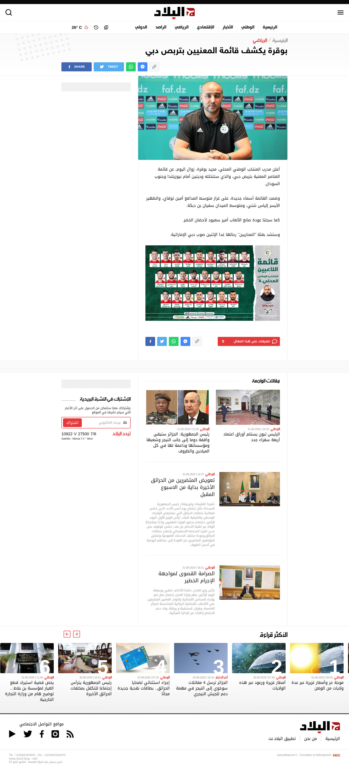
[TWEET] (162, 341)
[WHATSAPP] (131, 66)
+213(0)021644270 (54, 755)
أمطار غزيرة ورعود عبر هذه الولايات (262, 685)
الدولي (141, 27)
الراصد (161, 27)
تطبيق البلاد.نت (282, 738)
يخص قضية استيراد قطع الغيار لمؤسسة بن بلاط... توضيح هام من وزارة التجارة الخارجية (29, 691)
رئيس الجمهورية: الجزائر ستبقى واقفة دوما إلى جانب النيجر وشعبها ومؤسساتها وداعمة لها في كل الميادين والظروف (177, 442)
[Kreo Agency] (336, 755)
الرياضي (182, 27)
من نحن (310, 738)
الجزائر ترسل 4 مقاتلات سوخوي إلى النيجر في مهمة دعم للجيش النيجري (202, 688)
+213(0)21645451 (25, 755)
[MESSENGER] (142, 66)
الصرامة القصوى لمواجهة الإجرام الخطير (186, 577)
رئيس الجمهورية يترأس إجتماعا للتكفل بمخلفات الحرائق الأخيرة (91, 688)
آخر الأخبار (222, 677)
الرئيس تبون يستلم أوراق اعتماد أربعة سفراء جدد (251, 436)
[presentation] (76, 634)
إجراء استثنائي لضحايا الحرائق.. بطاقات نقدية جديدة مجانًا (144, 688)
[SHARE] (150, 341)
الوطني (247, 27)
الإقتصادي (205, 27)
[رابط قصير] (154, 66)
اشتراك (72, 422)
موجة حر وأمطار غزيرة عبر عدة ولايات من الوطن (317, 685)
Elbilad (174, 13)
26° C (77, 27)
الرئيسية (270, 27)
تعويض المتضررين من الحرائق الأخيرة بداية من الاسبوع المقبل (183, 487)
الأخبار (228, 27)
